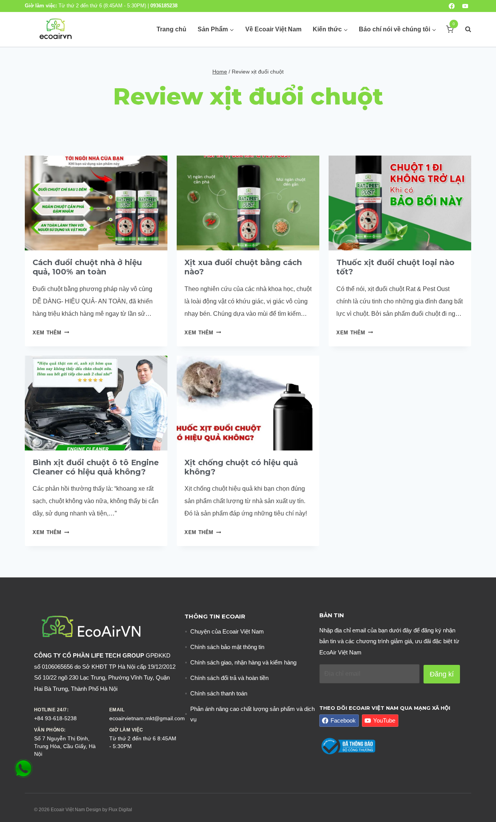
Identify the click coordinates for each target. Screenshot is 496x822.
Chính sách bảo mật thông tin (227, 647)
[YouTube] (465, 6)
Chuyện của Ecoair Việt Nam (227, 631)
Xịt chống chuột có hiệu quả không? (241, 467)
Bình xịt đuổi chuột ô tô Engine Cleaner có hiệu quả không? (96, 467)
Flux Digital (120, 809)
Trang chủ (171, 29)
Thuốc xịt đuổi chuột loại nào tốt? (395, 267)
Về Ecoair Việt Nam (273, 29)
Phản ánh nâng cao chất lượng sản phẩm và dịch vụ (252, 714)
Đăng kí (442, 674)
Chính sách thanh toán (218, 693)
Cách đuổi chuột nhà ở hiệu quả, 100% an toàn (87, 267)
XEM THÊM (51, 333)
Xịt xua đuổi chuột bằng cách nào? (243, 267)
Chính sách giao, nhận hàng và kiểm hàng (243, 662)
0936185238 (163, 6)
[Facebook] (452, 6)
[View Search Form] (464, 29)
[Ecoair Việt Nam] (55, 29)
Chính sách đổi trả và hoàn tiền (229, 678)
